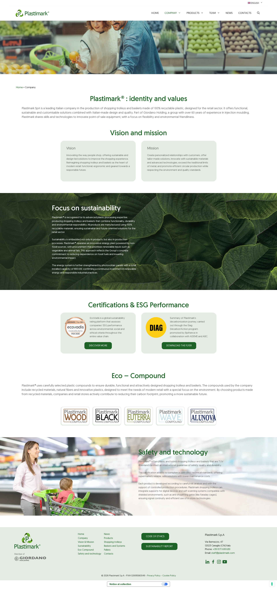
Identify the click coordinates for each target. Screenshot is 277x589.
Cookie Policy (169, 576)
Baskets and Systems (114, 546)
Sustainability (84, 546)
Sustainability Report (159, 546)
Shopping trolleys (113, 542)
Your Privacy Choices (148, 584)
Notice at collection (120, 584)
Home (155, 13)
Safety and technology (89, 554)
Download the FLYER (179, 345)
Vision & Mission (86, 542)
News (229, 13)
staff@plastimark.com (223, 553)
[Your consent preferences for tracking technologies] (272, 584)
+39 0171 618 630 (221, 549)
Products (193, 13)
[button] (258, 13)
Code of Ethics (155, 536)
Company (171, 13)
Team (212, 13)
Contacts (244, 13)
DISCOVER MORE (98, 345)
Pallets (107, 550)
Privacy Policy (153, 576)
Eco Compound (86, 550)
